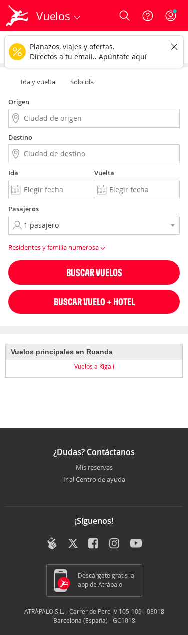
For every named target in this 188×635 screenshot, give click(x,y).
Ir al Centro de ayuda (94, 480)
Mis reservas (94, 468)
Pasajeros (23, 208)
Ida (13, 172)
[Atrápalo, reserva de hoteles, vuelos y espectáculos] (17, 15)
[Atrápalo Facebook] (94, 544)
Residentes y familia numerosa (54, 247)
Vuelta (104, 172)
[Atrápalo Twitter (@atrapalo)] (73, 544)
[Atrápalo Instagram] (115, 544)
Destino (20, 137)
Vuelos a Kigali (94, 366)
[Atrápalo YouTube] (136, 544)
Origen (18, 101)
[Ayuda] (148, 16)
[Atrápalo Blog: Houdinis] (52, 543)
